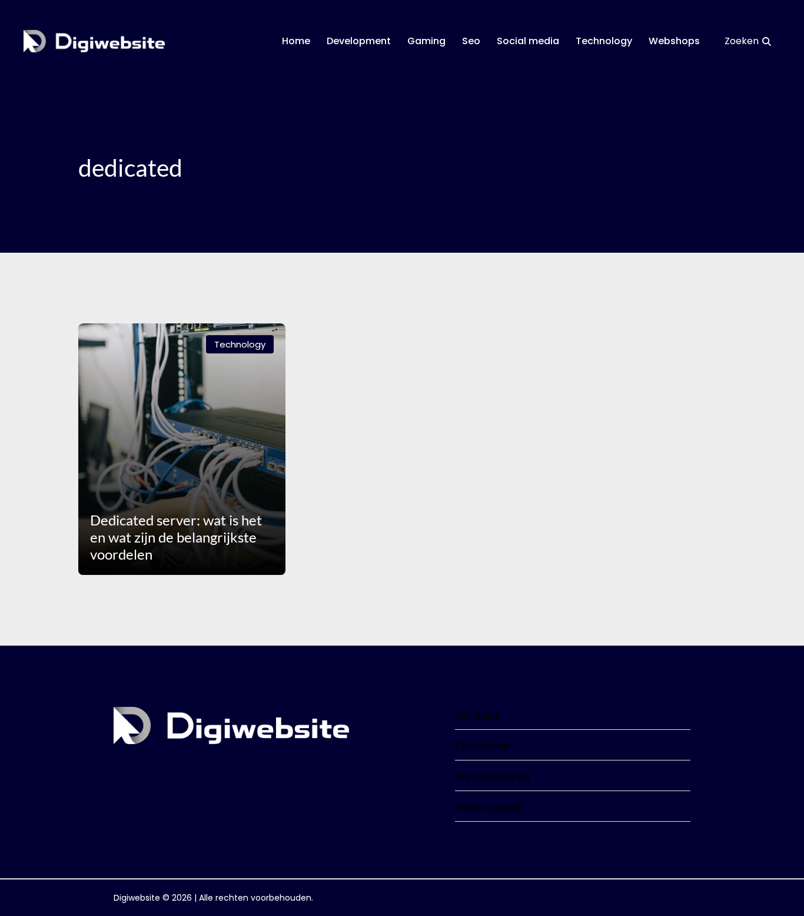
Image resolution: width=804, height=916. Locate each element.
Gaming (426, 41)
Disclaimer (482, 746)
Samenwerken (492, 776)
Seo (471, 41)
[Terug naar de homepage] (94, 41)
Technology (604, 41)
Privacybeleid (489, 807)
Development (359, 41)
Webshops (674, 41)
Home (296, 41)
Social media (528, 41)
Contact (477, 715)
